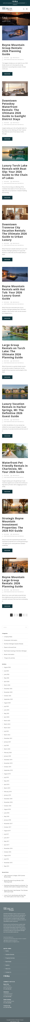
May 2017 (6, 841)
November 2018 (8, 802)
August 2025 (7, 703)
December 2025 (8, 688)
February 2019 (8, 791)
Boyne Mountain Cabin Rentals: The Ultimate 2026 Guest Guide (16, 891)
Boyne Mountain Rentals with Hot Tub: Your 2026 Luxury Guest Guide (13, 292)
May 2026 (6, 678)
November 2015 (8, 862)
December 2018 (8, 798)
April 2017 (6, 845)
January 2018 (7, 820)
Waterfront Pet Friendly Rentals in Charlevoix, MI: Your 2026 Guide (15, 467)
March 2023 (7, 727)
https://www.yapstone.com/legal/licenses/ (11, 941)
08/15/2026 (6, 589)
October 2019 (7, 766)
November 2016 (8, 848)
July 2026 (6, 671)
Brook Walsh (16, 57)
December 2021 (8, 738)
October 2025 (7, 695)
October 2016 (7, 852)
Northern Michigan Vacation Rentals (14, 59)
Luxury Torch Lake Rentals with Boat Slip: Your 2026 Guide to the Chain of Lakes (15, 172)
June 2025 (6, 710)
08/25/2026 (6, 243)
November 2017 (8, 823)
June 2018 (6, 813)
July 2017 (6, 834)
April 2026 (6, 681)
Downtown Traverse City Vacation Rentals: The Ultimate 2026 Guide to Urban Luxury (14, 232)
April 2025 (6, 717)
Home (7, 951)
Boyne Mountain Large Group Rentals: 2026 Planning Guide (13, 581)
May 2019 (6, 781)
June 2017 (6, 837)
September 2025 (8, 699)
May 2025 (6, 713)
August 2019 (7, 774)
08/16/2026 (6, 534)
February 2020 (8, 752)
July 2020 (6, 745)
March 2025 (7, 720)
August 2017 (7, 830)
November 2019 (8, 763)
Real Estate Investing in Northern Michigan (15, 651)
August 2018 (7, 809)
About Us (7, 968)
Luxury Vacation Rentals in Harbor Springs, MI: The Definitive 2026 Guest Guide (14, 410)
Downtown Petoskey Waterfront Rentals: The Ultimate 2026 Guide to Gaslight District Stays (14, 110)
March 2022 (7, 735)
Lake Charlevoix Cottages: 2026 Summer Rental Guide (14, 876)
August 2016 (7, 855)
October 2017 (7, 827)
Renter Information (9, 654)
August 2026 (7, 667)
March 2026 (7, 685)
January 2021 (7, 742)
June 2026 (6, 674)
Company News (8, 636)
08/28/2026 (6, 122)
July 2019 (6, 777)
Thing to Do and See (9, 658)
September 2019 (8, 770)
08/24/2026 (6, 302)
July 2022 (6, 731)
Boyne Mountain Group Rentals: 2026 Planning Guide (13, 49)
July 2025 (6, 706)
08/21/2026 (6, 419)
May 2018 (6, 816)
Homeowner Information (10, 640)
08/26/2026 (6, 181)
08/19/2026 (6, 475)
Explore (7, 965)
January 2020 (7, 756)
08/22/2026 (6, 360)
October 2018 (7, 806)
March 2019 (7, 788)
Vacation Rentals (9, 954)
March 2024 (7, 724)
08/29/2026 (6, 57)
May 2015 (6, 866)
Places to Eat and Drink (10, 647)
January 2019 (7, 795)
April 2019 (6, 784)
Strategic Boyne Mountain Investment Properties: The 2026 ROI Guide (13, 524)
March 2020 (7, 749)
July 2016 (6, 859)
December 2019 (8, 759)
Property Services (10, 958)
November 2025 (8, 692)
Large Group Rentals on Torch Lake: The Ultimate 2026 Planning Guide (13, 351)
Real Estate (8, 961)
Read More (7, 73)
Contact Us (15, 4)
